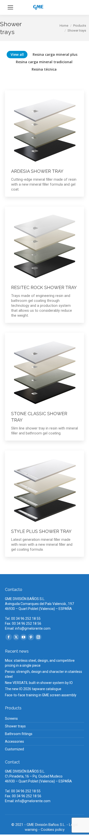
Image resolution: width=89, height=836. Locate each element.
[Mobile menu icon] (10, 7)
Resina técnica (44, 69)
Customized (14, 749)
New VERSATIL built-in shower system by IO (39, 683)
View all (17, 54)
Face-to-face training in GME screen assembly (40, 695)
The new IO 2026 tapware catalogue (33, 689)
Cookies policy (53, 829)
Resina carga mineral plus (55, 54)
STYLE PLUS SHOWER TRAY (41, 531)
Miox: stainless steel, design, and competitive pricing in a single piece (40, 663)
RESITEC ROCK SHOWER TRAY (44, 287)
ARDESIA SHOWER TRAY (37, 171)
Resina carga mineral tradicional (44, 61)
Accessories (14, 741)
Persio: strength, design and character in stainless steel (43, 674)
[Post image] (44, 130)
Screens (11, 718)
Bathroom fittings (18, 734)
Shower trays (15, 726)
